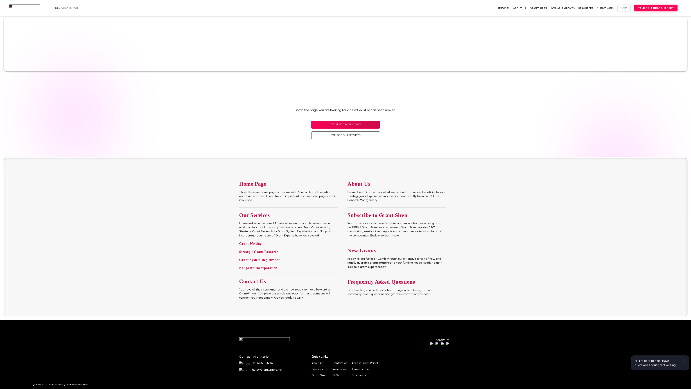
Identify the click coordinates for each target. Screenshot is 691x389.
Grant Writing (250, 243)
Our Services (254, 215)
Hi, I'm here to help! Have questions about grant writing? (656, 363)
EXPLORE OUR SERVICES (346, 135)
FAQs (336, 375)
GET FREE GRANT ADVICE (345, 124)
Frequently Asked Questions (381, 282)
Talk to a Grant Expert (656, 7)
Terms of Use (361, 369)
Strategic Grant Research (258, 252)
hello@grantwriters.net (267, 369)
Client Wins (605, 8)
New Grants (361, 250)
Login (623, 7)
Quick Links (319, 357)
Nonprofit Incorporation (258, 268)
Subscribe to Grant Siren (377, 215)
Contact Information (254, 357)
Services (504, 8)
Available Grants (562, 8)
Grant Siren (538, 8)
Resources (585, 8)
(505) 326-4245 (263, 363)
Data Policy (359, 375)
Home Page (252, 184)
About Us (519, 8)
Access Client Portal (365, 363)
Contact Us (252, 281)
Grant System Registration (260, 260)
